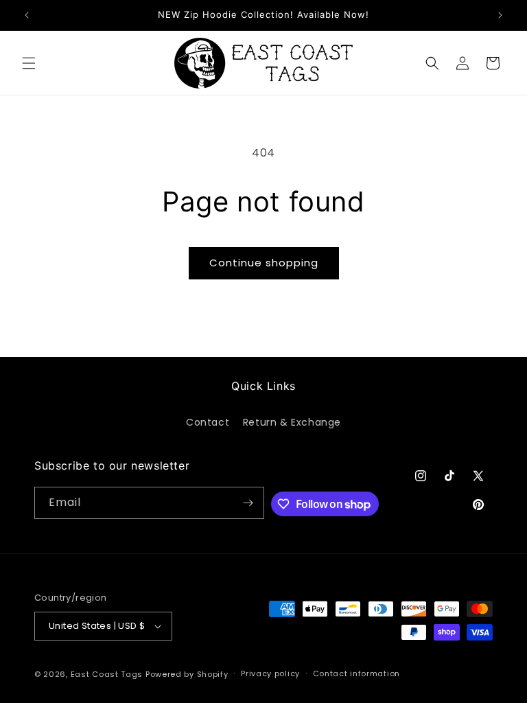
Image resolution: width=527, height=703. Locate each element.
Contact (207, 422)
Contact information (356, 673)
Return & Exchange (292, 422)
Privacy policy (270, 673)
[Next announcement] (500, 15)
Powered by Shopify (187, 674)
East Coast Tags (107, 674)
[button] (29, 63)
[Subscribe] (248, 503)
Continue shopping (263, 262)
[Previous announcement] (27, 15)
